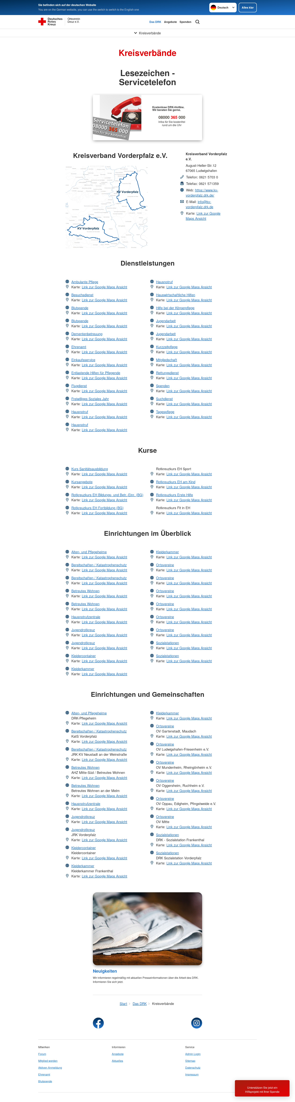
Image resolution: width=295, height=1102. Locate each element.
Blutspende (79, 307)
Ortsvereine (165, 564)
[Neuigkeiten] (147, 928)
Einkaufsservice (83, 359)
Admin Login (193, 1054)
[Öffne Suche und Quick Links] (197, 22)
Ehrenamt (78, 346)
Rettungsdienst (167, 372)
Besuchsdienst (82, 294)
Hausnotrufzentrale (85, 616)
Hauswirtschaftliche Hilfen (175, 294)
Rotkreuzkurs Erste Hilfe (174, 494)
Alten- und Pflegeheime (89, 551)
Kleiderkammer (82, 668)
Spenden (185, 22)
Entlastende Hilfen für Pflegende (95, 372)
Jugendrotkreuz (83, 629)
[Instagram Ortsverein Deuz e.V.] (196, 1023)
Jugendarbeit (166, 320)
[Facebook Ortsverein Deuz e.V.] (98, 1023)
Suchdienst (164, 398)
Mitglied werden (48, 1061)
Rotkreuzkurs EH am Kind (175, 481)
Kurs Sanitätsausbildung (89, 468)
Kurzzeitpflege (167, 346)
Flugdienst (79, 385)
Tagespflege (165, 411)
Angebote (170, 22)
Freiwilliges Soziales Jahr (90, 398)
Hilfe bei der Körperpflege (175, 307)
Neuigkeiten (105, 971)
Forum (42, 1054)
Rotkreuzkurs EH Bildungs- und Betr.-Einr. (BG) (107, 494)
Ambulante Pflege (84, 281)
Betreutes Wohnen (85, 590)
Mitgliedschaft (166, 359)
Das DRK (155, 22)
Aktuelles (117, 1061)
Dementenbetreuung (86, 333)
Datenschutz (192, 1068)
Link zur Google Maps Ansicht (203, 216)
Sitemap (190, 1061)
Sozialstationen (167, 642)
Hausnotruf (79, 411)
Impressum (192, 1074)
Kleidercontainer (83, 655)
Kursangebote (82, 481)
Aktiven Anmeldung (50, 1068)
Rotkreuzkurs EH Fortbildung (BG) (97, 507)
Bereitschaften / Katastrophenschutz (99, 564)
